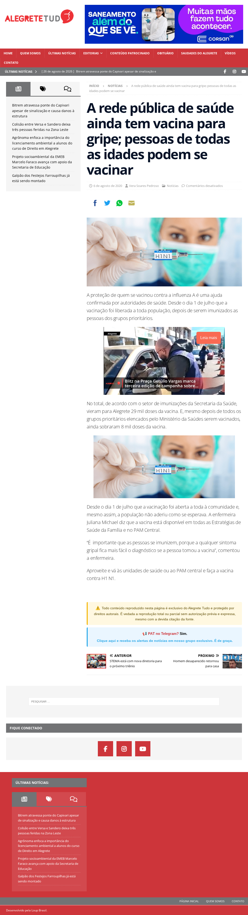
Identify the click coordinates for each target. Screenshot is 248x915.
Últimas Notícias (62, 53)
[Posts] (18, 89)
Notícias (172, 186)
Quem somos (30, 53)
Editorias (91, 53)
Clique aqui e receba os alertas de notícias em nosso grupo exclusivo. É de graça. (165, 641)
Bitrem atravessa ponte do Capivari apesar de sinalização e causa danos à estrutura (43, 110)
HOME (8, 53)
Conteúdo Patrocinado (130, 53)
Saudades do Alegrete (199, 53)
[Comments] (67, 89)
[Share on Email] (131, 203)
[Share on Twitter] (107, 203)
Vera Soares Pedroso (144, 186)
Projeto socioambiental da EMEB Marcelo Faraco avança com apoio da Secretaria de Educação (42, 162)
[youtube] (244, 71)
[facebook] (225, 71)
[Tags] (43, 89)
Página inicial (189, 901)
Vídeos (230, 53)
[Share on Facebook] (95, 203)
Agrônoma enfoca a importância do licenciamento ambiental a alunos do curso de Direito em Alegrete (42, 143)
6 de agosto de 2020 (107, 186)
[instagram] (234, 71)
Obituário (165, 53)
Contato (11, 63)
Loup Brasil (38, 910)
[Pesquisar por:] (124, 701)
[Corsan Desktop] (164, 41)
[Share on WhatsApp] (119, 203)
